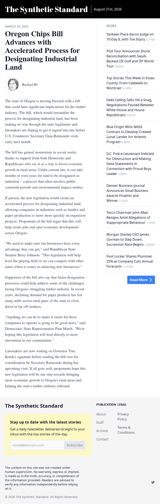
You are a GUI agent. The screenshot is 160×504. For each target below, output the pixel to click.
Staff (100, 422)
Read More (139, 280)
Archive (102, 431)
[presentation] (12, 84)
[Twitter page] (153, 482)
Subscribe (75, 445)
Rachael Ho (30, 84)
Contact (102, 439)
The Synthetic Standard (32, 497)
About (101, 414)
